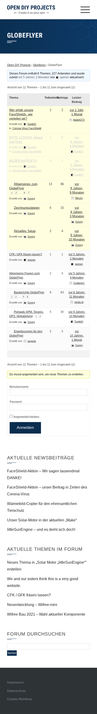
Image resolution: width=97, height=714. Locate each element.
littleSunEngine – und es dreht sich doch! (41, 530)
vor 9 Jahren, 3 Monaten (77, 212)
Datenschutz (16, 691)
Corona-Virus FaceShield (26, 128)
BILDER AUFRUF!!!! (23, 161)
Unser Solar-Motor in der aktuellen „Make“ (42, 520)
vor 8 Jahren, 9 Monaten (77, 188)
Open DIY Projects (19, 65)
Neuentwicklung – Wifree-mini (32, 605)
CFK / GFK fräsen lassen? (25, 254)
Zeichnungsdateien (27, 208)
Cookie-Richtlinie (19, 699)
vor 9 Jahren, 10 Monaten (77, 235)
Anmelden (25, 428)
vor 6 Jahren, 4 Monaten (77, 142)
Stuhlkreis (39, 65)
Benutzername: (19, 386)
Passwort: (16, 402)
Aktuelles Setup (25, 231)
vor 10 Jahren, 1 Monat (77, 335)
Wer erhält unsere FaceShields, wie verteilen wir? (21, 114)
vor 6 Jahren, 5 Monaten (77, 165)
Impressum (15, 682)
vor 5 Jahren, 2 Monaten (33, 77)
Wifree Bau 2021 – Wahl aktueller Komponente (46, 614)
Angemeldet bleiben (26, 417)
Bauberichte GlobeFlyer (29, 292)
